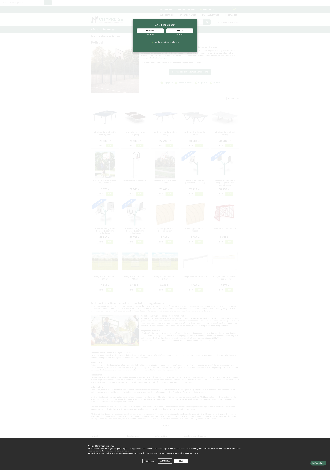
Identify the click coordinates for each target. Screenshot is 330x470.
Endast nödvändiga (165, 461)
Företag (150, 31)
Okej (181, 461)
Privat (180, 31)
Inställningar (149, 461)
